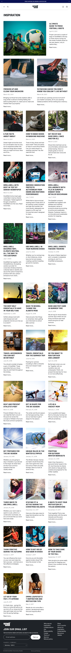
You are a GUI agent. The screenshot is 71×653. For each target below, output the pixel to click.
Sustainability (61, 631)
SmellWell (9, 650)
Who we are (48, 623)
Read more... (53, 47)
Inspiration (47, 625)
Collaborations (48, 627)
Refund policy (48, 639)
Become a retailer (60, 634)
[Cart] (67, 7)
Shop (59, 623)
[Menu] (4, 7)
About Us (60, 627)
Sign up (35, 637)
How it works (61, 625)
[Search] (8, 7)
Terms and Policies (35, 651)
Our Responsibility (48, 630)
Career (46, 633)
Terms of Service (47, 636)
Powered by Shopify (18, 650)
